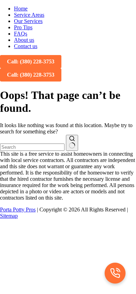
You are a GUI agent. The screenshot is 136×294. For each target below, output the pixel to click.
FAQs (20, 34)
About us (24, 40)
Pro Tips (23, 27)
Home (21, 8)
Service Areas (29, 15)
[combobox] (32, 147)
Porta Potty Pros (18, 209)
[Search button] (72, 143)
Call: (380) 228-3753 (30, 61)
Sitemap (9, 216)
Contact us (25, 46)
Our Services (28, 21)
